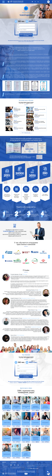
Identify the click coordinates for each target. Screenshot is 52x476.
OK (26, 473)
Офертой (31, 373)
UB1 (3, 470)
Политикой (27, 373)
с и (26, 373)
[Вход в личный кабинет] (48, 1)
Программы (4, 466)
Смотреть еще (27, 132)
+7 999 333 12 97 (33, 468)
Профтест (4, 467)
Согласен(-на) (22, 373)
